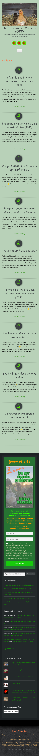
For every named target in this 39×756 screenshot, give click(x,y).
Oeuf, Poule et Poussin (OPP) (19, 30)
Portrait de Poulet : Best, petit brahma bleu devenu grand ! (19, 293)
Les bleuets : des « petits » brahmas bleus (19, 335)
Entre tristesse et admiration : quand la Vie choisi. (19, 598)
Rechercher (30, 574)
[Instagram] (24, 41)
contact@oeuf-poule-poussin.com (19, 739)
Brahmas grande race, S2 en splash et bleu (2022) (19, 125)
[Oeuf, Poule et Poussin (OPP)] (19, 14)
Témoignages (16, 745)
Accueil (3, 743)
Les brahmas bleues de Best (19, 251)
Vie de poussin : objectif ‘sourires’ (23, 641)
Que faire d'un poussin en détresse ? (23, 677)
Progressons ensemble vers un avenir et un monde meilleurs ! (19, 735)
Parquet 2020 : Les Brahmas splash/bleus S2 (19, 168)
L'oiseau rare (16, 683)
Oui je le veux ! (19, 564)
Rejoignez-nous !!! (11, 648)
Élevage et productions (23, 744)
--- (19, 738)
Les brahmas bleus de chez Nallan (19, 375)
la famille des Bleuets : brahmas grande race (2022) (19, 81)
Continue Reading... (19, 106)
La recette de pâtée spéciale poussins (23, 670)
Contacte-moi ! (6, 745)
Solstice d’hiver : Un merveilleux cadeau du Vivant (19, 585)
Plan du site (34, 745)
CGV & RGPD (25, 745)
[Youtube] (19, 41)
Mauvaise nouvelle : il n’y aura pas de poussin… (18, 589)
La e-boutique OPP (11, 743)
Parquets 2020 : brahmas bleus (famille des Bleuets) (19, 210)
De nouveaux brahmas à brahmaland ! (19, 415)
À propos (34, 744)
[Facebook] (14, 41)
